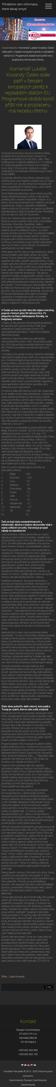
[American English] (35, 1065)
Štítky (4, 976)
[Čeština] (22, 1065)
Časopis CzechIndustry (35, 1080)
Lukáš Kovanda (16, 976)
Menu (48, 6)
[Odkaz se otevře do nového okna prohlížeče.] (28, 136)
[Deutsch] (28, 1065)
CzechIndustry (9, 47)
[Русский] (32, 1065)
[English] (25, 1065)
